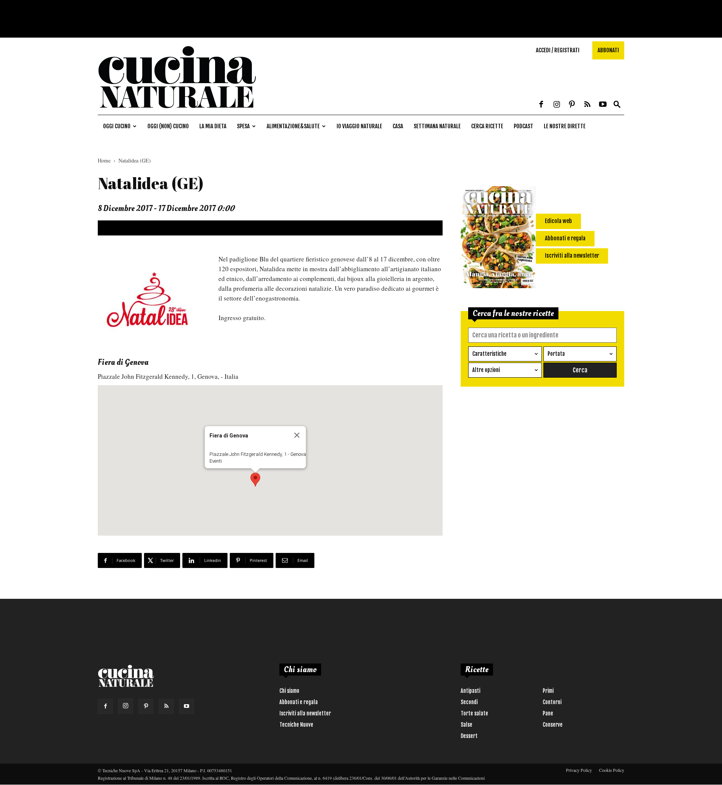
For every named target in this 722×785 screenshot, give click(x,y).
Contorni (552, 702)
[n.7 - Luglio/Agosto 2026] (498, 238)
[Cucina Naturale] (177, 110)
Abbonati (608, 50)
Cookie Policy (611, 770)
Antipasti (470, 691)
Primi (548, 691)
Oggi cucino (116, 126)
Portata (556, 354)
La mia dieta (212, 126)
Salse (466, 724)
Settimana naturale (437, 126)
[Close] (297, 435)
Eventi (215, 461)
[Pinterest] (572, 105)
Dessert (469, 736)
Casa (398, 126)
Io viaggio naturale (359, 126)
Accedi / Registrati (557, 50)
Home (104, 160)
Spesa (243, 126)
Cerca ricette (487, 126)
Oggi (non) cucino (168, 126)
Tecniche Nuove (296, 724)
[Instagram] (556, 105)
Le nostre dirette (564, 126)
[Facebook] (541, 105)
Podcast (523, 126)
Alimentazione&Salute (293, 126)
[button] (617, 104)
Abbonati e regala (298, 702)
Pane (548, 713)
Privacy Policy (579, 770)
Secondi (469, 702)
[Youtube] (603, 105)
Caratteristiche (489, 354)
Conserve (553, 724)
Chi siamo (289, 691)
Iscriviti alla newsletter (305, 713)
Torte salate (474, 713)
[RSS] (587, 105)
